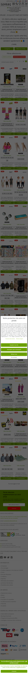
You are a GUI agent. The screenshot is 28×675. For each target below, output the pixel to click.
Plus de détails (14, 357)
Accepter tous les (14, 345)
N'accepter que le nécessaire (14, 349)
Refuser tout (14, 354)
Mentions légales (19, 338)
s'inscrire (14, 671)
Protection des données (10, 338)
